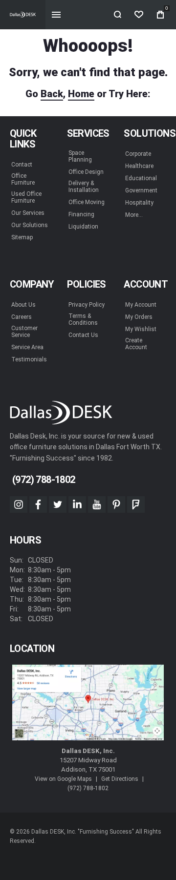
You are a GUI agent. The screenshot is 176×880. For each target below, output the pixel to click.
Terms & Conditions (83, 319)
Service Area (27, 347)
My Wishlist (140, 329)
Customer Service (24, 331)
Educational (141, 178)
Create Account (136, 344)
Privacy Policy (86, 304)
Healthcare (139, 166)
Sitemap (22, 237)
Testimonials (29, 359)
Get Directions (119, 778)
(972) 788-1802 (88, 788)
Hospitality (139, 202)
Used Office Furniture (26, 197)
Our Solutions (29, 225)
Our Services (27, 213)
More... (134, 214)
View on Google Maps (63, 778)
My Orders (139, 317)
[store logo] (23, 15)
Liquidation (83, 226)
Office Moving (86, 202)
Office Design (86, 171)
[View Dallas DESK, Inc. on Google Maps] (88, 703)
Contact (21, 164)
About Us (23, 304)
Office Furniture (23, 179)
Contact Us (83, 335)
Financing (81, 214)
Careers (21, 317)
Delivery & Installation (83, 186)
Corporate (138, 153)
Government (141, 190)
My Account (140, 304)
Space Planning (80, 156)
